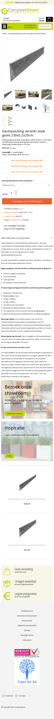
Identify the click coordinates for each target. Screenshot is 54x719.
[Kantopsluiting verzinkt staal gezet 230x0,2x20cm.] (27, 494)
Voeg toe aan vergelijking (14, 228)
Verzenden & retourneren (27, 616)
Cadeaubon (27, 640)
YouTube (22, 696)
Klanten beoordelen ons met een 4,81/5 (30, 2)
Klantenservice (27, 611)
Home (4, 33)
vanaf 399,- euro (18, 212)
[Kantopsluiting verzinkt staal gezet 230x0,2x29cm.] (7, 99)
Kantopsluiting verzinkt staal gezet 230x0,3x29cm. (27, 545)
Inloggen (6, 18)
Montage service (27, 635)
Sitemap (27, 630)
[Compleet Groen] (27, 11)
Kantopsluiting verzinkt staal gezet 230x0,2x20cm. (27, 499)
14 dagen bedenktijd (25, 581)
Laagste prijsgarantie (26, 593)
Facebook (9, 696)
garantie (13, 216)
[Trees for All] (27, 684)
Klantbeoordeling (14, 208)
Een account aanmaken (11, 20)
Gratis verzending (24, 569)
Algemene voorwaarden (27, 625)
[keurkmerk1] (27, 657)
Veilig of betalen (16, 220)
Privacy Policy (27, 620)
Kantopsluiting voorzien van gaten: (18, 181)
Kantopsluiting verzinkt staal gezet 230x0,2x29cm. (27, 33)
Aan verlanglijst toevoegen (14, 226)
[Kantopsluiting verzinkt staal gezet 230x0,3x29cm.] (27, 540)
